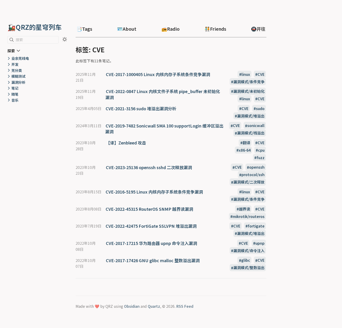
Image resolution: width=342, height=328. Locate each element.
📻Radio (170, 29)
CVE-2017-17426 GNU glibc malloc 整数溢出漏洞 (153, 260)
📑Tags (84, 29)
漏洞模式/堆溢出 (251, 116)
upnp (260, 243)
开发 (14, 64)
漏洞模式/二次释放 (249, 182)
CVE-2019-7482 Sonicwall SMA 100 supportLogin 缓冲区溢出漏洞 (164, 129)
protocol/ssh (253, 174)
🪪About (126, 29)
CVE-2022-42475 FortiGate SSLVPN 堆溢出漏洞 (151, 226)
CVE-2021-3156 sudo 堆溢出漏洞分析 (141, 108)
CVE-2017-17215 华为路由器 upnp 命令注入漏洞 (151, 243)
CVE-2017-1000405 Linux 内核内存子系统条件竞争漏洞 (158, 74)
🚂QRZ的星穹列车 (34, 27)
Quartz (154, 306)
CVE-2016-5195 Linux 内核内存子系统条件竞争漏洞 (154, 192)
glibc (245, 260)
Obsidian (132, 306)
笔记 (14, 87)
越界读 (244, 209)
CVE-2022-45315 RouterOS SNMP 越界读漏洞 (149, 209)
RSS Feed (184, 306)
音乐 (14, 100)
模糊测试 (18, 76)
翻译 (246, 142)
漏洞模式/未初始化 (249, 91)
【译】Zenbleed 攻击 (126, 143)
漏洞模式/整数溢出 (249, 268)
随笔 (14, 94)
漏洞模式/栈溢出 (251, 133)
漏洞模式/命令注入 (249, 250)
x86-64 (245, 150)
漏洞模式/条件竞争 (249, 81)
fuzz (261, 157)
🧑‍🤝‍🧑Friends (215, 29)
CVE (261, 74)
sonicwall (256, 125)
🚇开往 (258, 29)
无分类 (16, 70)
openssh (257, 167)
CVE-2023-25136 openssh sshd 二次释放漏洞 (149, 167)
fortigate (256, 226)
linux (245, 74)
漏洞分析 (18, 82)
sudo (260, 108)
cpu (261, 150)
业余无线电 (20, 58)
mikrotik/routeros (249, 216)
